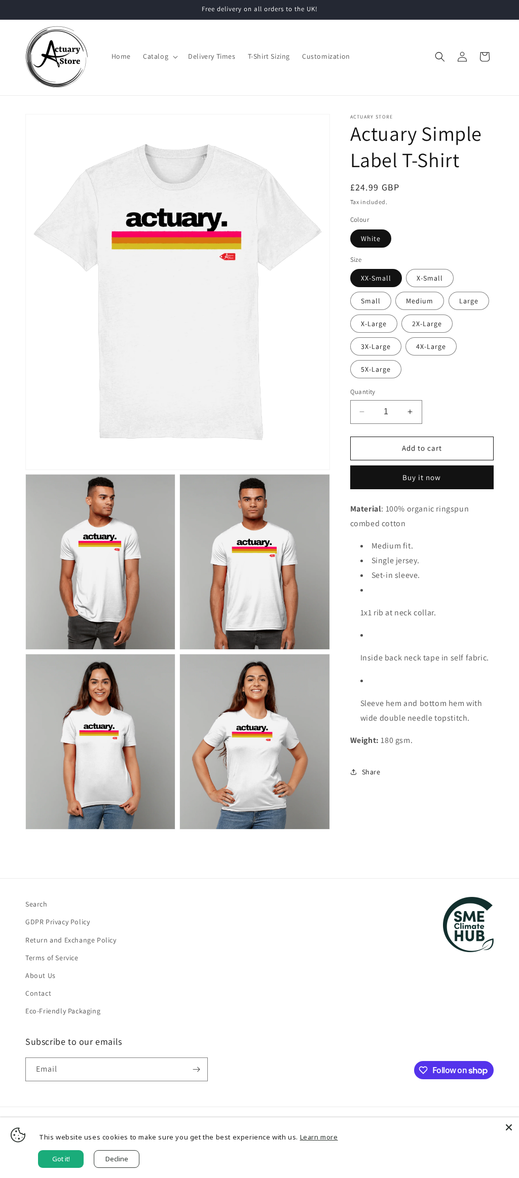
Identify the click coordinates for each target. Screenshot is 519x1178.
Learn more (319, 1137)
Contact (38, 993)
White (371, 238)
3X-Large (376, 346)
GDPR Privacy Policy (57, 921)
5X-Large (376, 369)
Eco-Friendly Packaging (62, 1010)
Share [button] (371, 771)
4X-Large (431, 346)
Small (371, 300)
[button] (159, 56)
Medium (419, 300)
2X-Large (427, 323)
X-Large (374, 323)
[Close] (509, 1127)
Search (36, 904)
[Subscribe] (196, 1069)
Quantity (363, 391)
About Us (40, 975)
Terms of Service (52, 957)
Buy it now (421, 477)
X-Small (430, 278)
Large (468, 300)
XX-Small (376, 278)
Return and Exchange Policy (71, 940)
